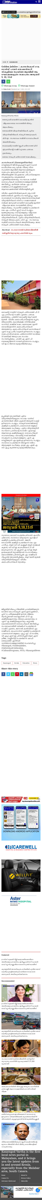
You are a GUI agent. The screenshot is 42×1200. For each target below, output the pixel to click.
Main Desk (6, 89)
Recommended (7, 981)
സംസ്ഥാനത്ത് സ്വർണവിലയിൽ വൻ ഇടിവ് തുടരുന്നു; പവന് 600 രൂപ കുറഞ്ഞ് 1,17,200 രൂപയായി (20, 233)
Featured (5, 955)
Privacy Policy (26, 1178)
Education (26, 663)
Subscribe (24, 1181)
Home (4, 62)
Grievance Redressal (8, 1181)
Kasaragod (13, 62)
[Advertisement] (21, 39)
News (35, 663)
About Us (24, 1175)
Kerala (16, 663)
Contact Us (5, 1178)
